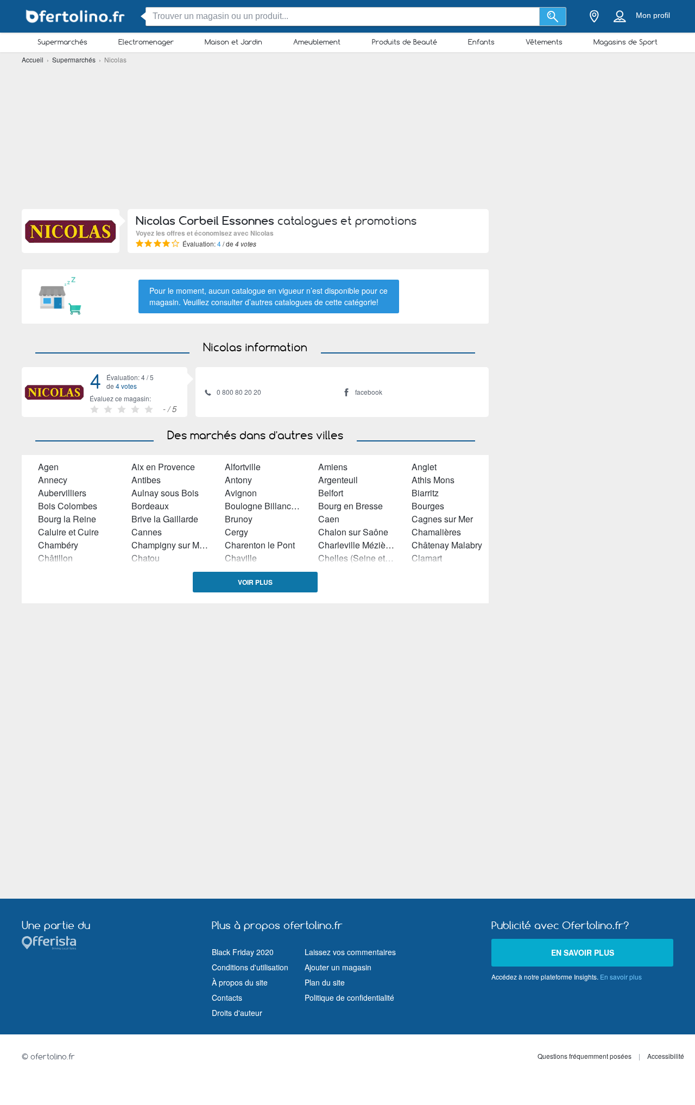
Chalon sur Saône (353, 532)
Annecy (52, 479)
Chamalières (436, 532)
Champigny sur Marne (174, 545)
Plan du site (325, 982)
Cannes (146, 532)
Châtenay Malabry (447, 545)
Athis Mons (433, 479)
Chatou (145, 558)
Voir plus (255, 582)
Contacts (227, 997)
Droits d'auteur (237, 1012)
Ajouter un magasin (338, 967)
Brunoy (238, 519)
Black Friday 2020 (243, 951)
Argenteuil (338, 479)
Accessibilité (665, 1055)
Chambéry (58, 545)
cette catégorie (350, 301)
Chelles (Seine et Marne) (366, 558)
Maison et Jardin (233, 41)
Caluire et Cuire (68, 532)
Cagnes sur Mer (442, 519)
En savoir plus (582, 952)
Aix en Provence (163, 466)
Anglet (424, 466)
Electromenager (146, 41)
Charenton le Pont (260, 545)
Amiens (333, 466)
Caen (328, 519)
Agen (48, 466)
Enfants (481, 41)
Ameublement (316, 41)
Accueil (33, 59)
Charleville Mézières (357, 545)
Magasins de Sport (625, 41)
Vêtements (544, 41)
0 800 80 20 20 (239, 391)
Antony (238, 479)
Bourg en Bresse (350, 506)
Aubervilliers (62, 493)
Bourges (428, 506)
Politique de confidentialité (349, 997)
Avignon (241, 493)
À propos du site (240, 982)
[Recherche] (553, 16)
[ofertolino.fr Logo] (76, 16)
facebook (368, 391)
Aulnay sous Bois (165, 493)
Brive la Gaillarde (164, 519)
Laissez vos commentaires (350, 951)
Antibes (146, 479)
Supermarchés (62, 41)
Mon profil (653, 15)
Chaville (241, 558)
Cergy (236, 532)
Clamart (427, 558)
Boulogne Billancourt (265, 506)
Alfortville (243, 466)
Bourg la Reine (67, 519)
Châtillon (55, 558)
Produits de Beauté (404, 41)
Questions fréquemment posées (584, 1055)
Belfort (330, 493)
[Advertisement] (347, 136)
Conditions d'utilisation (250, 967)
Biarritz (425, 493)
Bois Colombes (67, 506)
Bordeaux (150, 506)
